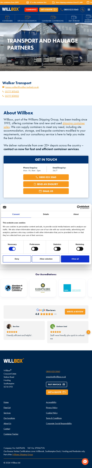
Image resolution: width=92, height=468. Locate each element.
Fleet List (7, 407)
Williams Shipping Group (22, 454)
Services (7, 412)
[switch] (34, 249)
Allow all (75, 259)
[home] (11, 9)
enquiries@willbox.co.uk (56, 376)
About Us (7, 423)
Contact (7, 428)
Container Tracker (11, 434)
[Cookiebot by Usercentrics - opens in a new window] (78, 207)
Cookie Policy (52, 412)
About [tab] (76, 214)
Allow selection (46, 259)
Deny (17, 259)
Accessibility (51, 402)
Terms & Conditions (54, 418)
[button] (89, 10)
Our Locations (9, 418)
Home (6, 402)
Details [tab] (46, 214)
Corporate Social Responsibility (59, 423)
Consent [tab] (16, 214)
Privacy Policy (51, 407)
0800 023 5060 (53, 371)
